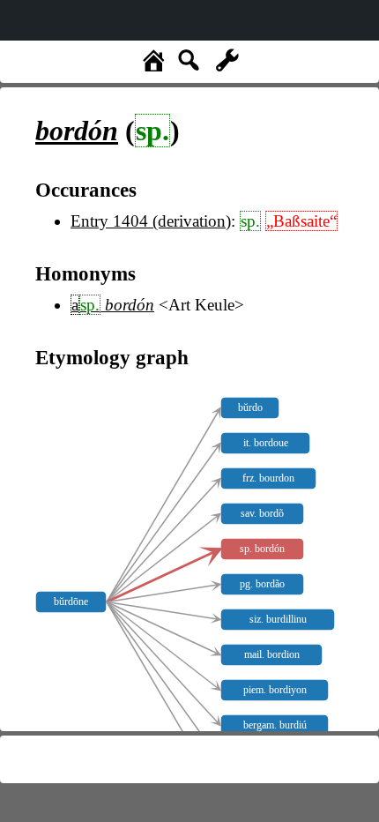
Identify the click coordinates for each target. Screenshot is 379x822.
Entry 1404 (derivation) (151, 221)
